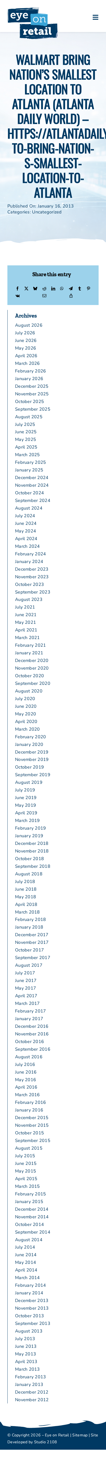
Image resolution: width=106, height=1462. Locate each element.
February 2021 (30, 645)
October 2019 (29, 767)
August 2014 (28, 1240)
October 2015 (29, 1133)
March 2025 (27, 455)
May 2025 (25, 439)
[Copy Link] (71, 296)
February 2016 (30, 1102)
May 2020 (25, 714)
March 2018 (27, 912)
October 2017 (29, 950)
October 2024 (29, 493)
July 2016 (25, 1064)
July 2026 (25, 333)
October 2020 (29, 676)
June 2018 (25, 889)
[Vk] (17, 296)
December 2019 (32, 752)
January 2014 (29, 1293)
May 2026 (25, 348)
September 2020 (32, 683)
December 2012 (32, 1392)
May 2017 (25, 988)
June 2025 (25, 432)
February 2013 (30, 1377)
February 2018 (30, 919)
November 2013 (32, 1308)
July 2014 (25, 1247)
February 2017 (30, 1011)
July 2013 (25, 1339)
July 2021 (25, 607)
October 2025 (29, 401)
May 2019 (25, 805)
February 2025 (30, 462)
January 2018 (29, 927)
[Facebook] (17, 288)
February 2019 (30, 828)
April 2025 (26, 447)
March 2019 (27, 820)
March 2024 (27, 546)
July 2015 (25, 1156)
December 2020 (32, 660)
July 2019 (25, 790)
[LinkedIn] (53, 288)
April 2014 (26, 1270)
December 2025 (32, 386)
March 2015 (27, 1186)
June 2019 (25, 798)
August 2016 (28, 1057)
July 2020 (25, 699)
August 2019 (28, 782)
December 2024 (32, 478)
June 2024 (25, 523)
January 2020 (29, 744)
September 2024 (32, 500)
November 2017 (32, 942)
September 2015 (32, 1140)
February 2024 (30, 554)
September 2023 (32, 592)
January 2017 (29, 1019)
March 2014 (27, 1278)
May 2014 (25, 1262)
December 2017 (32, 935)
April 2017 (26, 996)
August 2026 (28, 325)
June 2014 (25, 1255)
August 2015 (28, 1148)
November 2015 (32, 1125)
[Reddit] (44, 288)
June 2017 (25, 980)
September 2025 (32, 409)
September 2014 (32, 1232)
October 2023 (29, 584)
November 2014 (32, 1217)
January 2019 (29, 836)
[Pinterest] (88, 288)
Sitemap (80, 1435)
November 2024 (32, 485)
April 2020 (26, 721)
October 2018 (29, 859)
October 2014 (29, 1224)
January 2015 (29, 1202)
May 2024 (25, 531)
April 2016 (26, 1087)
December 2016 (32, 1026)
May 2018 (25, 897)
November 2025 (32, 394)
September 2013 (32, 1323)
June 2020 (25, 706)
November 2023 (32, 577)
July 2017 (25, 973)
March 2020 (27, 729)
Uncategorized (47, 212)
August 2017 (28, 965)
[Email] (44, 296)
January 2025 (29, 470)
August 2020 (28, 691)
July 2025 (25, 424)
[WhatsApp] (62, 288)
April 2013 (26, 1362)
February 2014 (30, 1285)
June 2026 (25, 340)
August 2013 (28, 1331)
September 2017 (32, 958)
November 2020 (32, 668)
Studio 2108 (45, 1442)
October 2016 (29, 1041)
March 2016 (27, 1095)
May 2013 (25, 1354)
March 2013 (27, 1369)
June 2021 (25, 615)
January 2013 (29, 1384)
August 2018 (28, 874)
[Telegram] (70, 288)
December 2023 (32, 569)
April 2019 (26, 813)
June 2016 (25, 1072)
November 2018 (32, 851)
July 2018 (25, 881)
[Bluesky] (35, 288)
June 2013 (25, 1346)
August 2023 (28, 599)
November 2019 (32, 759)
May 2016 (25, 1080)
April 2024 (26, 539)
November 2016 (32, 1034)
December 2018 (32, 843)
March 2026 (27, 363)
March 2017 (27, 1003)
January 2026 (29, 379)
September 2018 (32, 866)
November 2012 (32, 1400)
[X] (26, 288)
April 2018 (26, 904)
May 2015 (25, 1171)
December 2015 (32, 1118)
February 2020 (30, 737)
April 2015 (26, 1179)
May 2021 (25, 622)
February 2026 (30, 371)
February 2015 (30, 1194)
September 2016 (32, 1049)
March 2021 (27, 638)
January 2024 (29, 561)
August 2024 (28, 508)
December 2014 (32, 1209)
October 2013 (29, 1316)
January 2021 (29, 653)
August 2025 (28, 417)
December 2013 (32, 1300)
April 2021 (26, 630)
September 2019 (32, 775)
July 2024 (25, 516)
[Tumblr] (79, 288)
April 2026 (26, 356)
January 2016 (29, 1110)
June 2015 (25, 1163)
